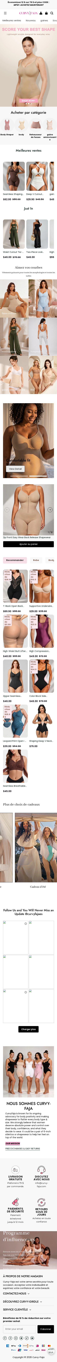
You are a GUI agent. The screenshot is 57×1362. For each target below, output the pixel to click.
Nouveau (31, 20)
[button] (5, 13)
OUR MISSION (12, 1143)
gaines (44, 20)
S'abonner (45, 1329)
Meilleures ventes (11, 20)
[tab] (26, 103)
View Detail (15, 468)
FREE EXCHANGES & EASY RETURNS (22, 1148)
